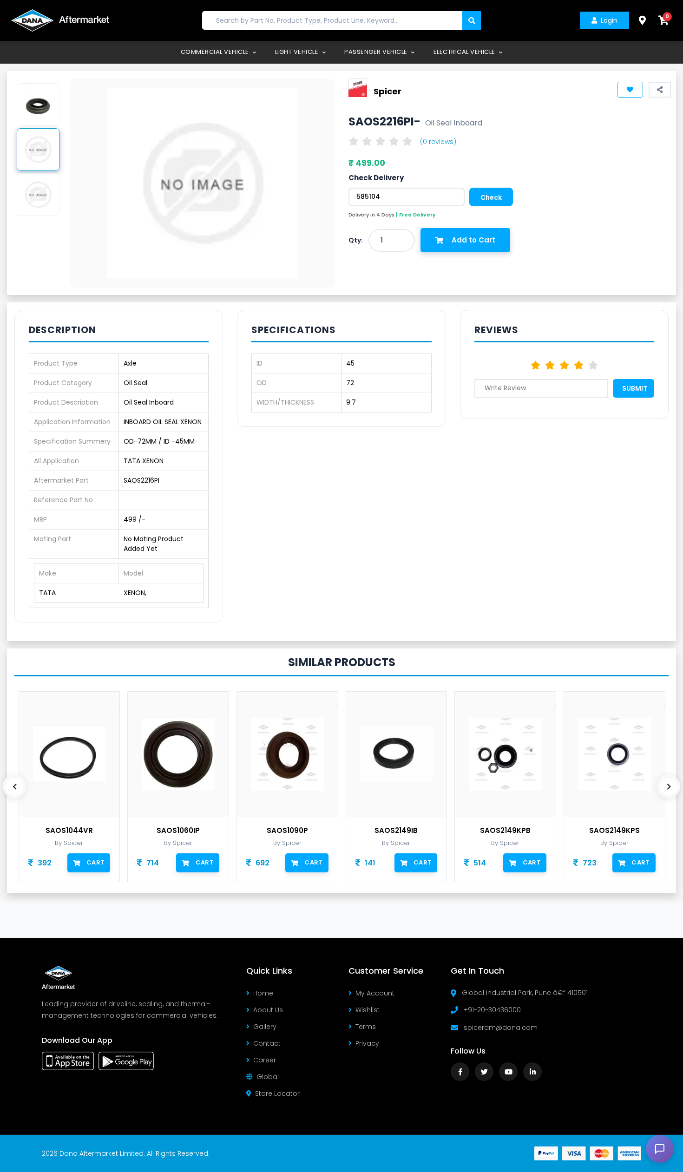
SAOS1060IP (178, 830)
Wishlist (367, 1010)
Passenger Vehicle (376, 51)
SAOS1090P (287, 830)
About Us (268, 1010)
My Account (374, 993)
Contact (267, 1043)
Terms (365, 1026)
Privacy (367, 1043)
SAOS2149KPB (505, 830)
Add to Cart (473, 240)
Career (264, 1060)
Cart (95, 862)
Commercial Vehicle (216, 51)
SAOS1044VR (69, 830)
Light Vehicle (297, 51)
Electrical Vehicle (465, 51)
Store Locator (277, 1093)
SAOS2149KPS (614, 830)
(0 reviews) (438, 141)
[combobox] (391, 240)
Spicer (387, 91)
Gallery (264, 1026)
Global (267, 1076)
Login (609, 20)
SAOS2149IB (396, 830)
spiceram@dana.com (501, 1027)
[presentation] (14, 786)
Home (263, 993)
